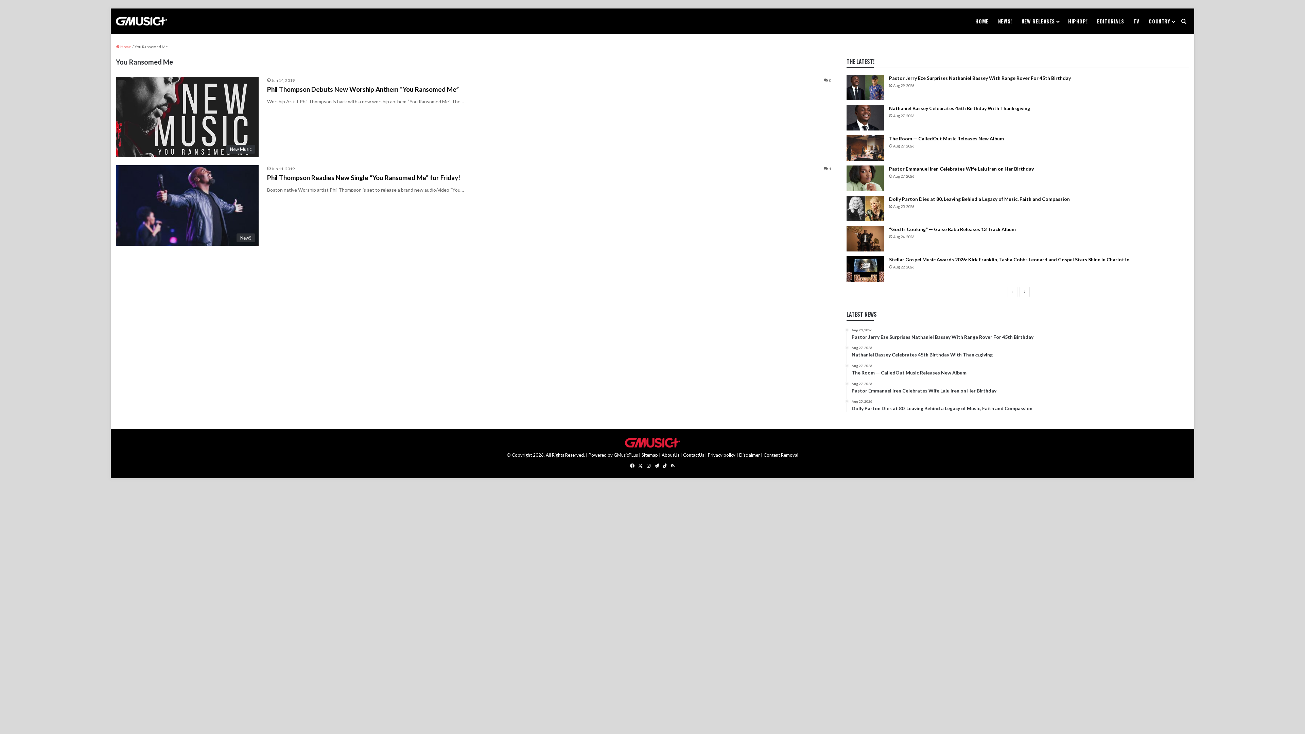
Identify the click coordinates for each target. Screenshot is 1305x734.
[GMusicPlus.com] (141, 21)
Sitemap (650, 455)
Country (1159, 21)
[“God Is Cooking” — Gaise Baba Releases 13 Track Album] (865, 238)
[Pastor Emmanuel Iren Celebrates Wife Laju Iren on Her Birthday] (865, 178)
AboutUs (670, 455)
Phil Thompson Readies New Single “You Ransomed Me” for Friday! (363, 177)
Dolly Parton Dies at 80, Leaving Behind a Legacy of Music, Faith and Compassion (979, 199)
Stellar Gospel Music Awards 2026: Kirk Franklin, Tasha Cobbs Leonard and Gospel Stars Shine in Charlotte (1009, 259)
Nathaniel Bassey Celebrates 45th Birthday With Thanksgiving (959, 108)
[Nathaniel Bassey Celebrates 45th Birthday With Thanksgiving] (865, 117)
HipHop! (1078, 21)
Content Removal (781, 455)
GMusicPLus (626, 455)
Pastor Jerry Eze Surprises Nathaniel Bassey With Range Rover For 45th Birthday (980, 78)
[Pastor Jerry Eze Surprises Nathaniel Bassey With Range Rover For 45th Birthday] (865, 87)
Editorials (1110, 21)
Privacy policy (721, 455)
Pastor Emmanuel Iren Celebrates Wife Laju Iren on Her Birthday (961, 169)
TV (1136, 21)
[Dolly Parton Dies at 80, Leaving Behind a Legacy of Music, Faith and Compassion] (865, 208)
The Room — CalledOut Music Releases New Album (946, 138)
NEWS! (1005, 21)
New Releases (1038, 21)
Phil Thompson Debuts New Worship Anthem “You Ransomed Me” (363, 89)
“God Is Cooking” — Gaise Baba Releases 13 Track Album (952, 229)
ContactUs (693, 455)
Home (981, 21)
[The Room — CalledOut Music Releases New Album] (865, 148)
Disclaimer (749, 455)
